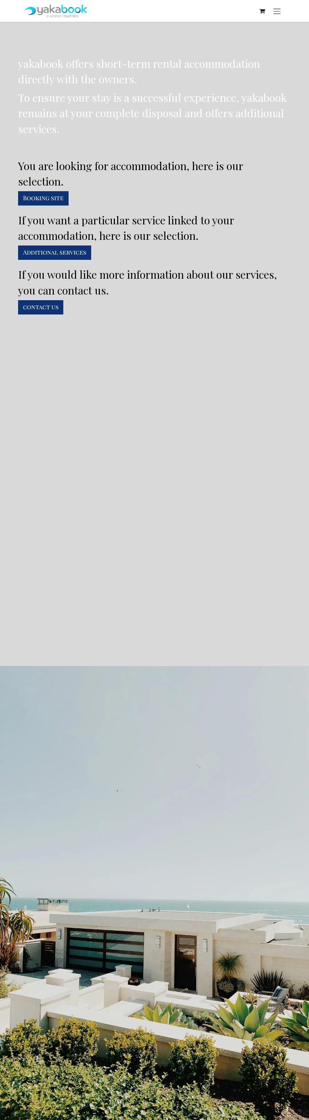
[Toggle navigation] (277, 11)
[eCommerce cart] (261, 10)
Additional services (54, 252)
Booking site (43, 198)
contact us (40, 307)
